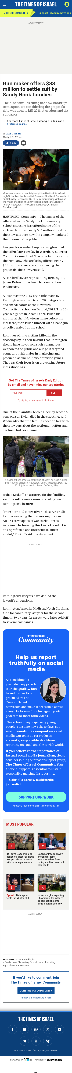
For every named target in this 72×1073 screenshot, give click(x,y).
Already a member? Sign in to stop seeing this (36, 805)
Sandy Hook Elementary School (21, 962)
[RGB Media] (29, 1059)
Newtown (24, 965)
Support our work (36, 796)
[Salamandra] (54, 1060)
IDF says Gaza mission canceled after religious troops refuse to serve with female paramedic (20, 858)
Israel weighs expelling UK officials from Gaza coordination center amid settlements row (51, 899)
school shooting (47, 962)
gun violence (11, 965)
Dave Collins (13, 134)
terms (51, 400)
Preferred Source (17, 124)
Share (12, 143)
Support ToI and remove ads (55, 13)
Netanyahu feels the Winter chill (18, 896)
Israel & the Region (25, 959)
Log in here (45, 997)
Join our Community (16, 13)
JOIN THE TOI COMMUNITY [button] (36, 990)
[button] (66, 4)
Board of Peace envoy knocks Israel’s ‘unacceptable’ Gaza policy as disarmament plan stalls (51, 859)
